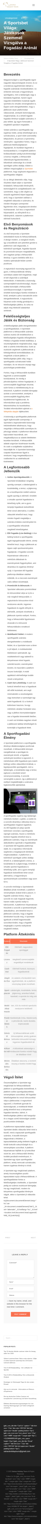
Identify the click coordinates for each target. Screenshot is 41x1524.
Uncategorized (11, 18)
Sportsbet (29, 169)
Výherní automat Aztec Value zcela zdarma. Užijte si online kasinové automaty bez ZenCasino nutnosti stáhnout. (20, 1360)
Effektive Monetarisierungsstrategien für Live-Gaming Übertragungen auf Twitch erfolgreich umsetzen (19, 1406)
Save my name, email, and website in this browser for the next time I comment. (19, 1304)
